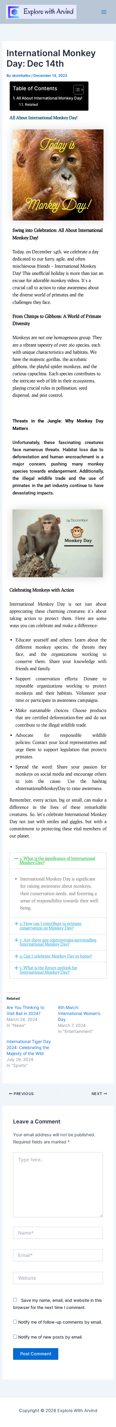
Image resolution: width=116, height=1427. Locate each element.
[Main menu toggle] (104, 12)
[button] (58, 861)
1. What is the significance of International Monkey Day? (57, 860)
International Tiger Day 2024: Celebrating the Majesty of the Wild (29, 1047)
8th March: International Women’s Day (79, 1013)
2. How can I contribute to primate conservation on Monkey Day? (50, 925)
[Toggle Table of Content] (75, 90)
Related (31, 104)
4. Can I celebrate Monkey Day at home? (56, 956)
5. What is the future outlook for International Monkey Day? (48, 970)
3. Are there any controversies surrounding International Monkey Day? (58, 942)
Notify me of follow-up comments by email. (60, 1322)
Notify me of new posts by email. (50, 1336)
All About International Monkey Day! (49, 98)
